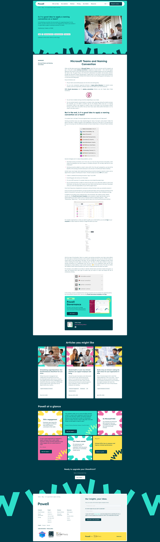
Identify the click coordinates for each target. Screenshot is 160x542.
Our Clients (85, 3)
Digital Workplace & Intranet (46, 388)
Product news (67, 34)
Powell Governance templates (94, 294)
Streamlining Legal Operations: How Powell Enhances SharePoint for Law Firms (51, 371)
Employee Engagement (74, 388)
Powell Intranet (41, 512)
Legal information (42, 528)
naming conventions (88, 89)
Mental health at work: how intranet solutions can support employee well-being (79, 371)
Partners (72, 3)
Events (68, 518)
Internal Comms (72, 391)
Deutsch (48, 525)
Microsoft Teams (86, 68)
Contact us (50, 514)
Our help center (51, 518)
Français (44, 525)
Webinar (68, 520)
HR (87, 388)
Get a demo (79, 477)
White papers (70, 512)
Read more (119, 536)
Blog (43, 7)
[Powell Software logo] (39, 4)
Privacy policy (50, 528)
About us (49, 512)
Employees (82, 388)
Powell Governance (59, 34)
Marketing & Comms (48, 34)
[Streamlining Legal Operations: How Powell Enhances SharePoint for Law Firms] (51, 356)
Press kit (49, 520)
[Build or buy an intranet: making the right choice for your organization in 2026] (108, 356)
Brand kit (50, 522)
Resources (93, 3)
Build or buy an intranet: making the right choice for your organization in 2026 (108, 371)
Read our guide (100, 451)
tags (105, 294)
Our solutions (64, 3)
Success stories (70, 516)
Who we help (55, 3)
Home (39, 7)
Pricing (78, 3)
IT (42, 34)
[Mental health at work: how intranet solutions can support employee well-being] (80, 356)
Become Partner (60, 512)
